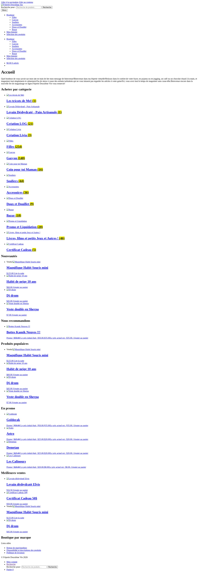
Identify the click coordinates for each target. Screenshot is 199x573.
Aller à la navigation (9, 2)
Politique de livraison (15, 553)
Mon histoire (11, 32)
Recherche (47, 7)
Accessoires (17, 25)
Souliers (15, 22)
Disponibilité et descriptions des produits (23, 550)
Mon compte (11, 562)
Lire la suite (19, 273)
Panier (10, 569)
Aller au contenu (26, 2)
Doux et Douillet (19, 27)
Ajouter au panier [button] (20, 287)
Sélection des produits (15, 34)
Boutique (10, 15)
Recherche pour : (8, 7)
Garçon (15, 20)
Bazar (14, 29)
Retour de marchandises (16, 548)
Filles (14, 17)
